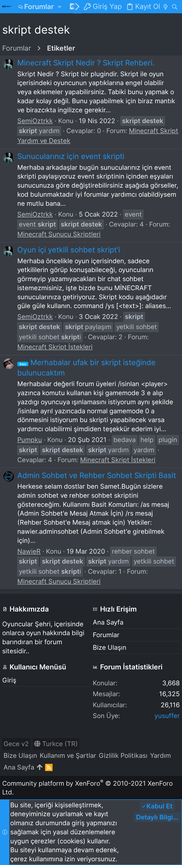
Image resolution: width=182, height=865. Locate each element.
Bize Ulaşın (109, 647)
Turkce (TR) (59, 744)
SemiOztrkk (35, 121)
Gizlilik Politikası (123, 755)
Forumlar (106, 635)
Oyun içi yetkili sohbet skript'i (68, 249)
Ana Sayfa (108, 622)
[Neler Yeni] (165, 6)
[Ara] (174, 6)
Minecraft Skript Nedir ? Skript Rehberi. (85, 62)
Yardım (160, 755)
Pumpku (29, 440)
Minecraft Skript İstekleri (55, 347)
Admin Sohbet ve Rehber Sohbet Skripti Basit (96, 475)
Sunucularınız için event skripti (70, 156)
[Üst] (40, 767)
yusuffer (167, 716)
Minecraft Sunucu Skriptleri (59, 234)
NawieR (29, 551)
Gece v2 (16, 744)
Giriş (9, 680)
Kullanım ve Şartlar (68, 755)
